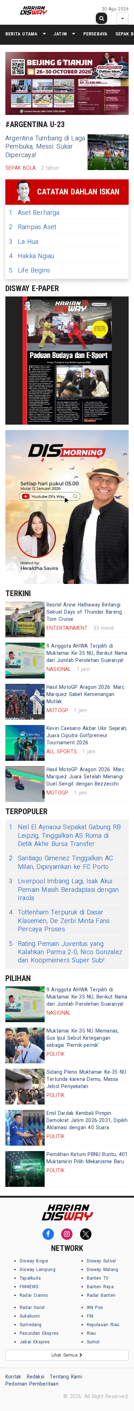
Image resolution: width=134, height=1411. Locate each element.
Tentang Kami (66, 1377)
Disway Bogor (34, 1261)
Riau (91, 1333)
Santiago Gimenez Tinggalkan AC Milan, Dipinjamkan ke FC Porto (61, 862)
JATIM (60, 34)
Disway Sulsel (101, 1261)
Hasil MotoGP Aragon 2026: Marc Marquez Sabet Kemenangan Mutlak (85, 694)
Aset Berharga (34, 213)
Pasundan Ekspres (39, 1333)
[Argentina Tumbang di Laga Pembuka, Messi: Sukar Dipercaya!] (108, 152)
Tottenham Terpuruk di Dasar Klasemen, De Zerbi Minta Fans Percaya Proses (59, 920)
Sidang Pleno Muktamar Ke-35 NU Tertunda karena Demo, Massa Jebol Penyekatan (86, 1079)
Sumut (93, 1342)
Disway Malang (103, 1269)
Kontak (13, 1377)
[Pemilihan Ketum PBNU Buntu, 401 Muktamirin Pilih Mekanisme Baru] (25, 1169)
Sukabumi (30, 1316)
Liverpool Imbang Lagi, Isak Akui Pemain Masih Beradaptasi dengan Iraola (64, 889)
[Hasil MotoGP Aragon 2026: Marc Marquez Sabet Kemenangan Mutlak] (25, 702)
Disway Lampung (37, 1269)
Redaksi (35, 1377)
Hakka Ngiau (31, 256)
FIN (90, 1316)
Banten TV (98, 1278)
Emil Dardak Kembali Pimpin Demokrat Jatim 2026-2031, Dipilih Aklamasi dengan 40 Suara (87, 1120)
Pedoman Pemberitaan (32, 1384)
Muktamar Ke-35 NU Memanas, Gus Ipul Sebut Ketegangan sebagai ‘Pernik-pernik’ (82, 1038)
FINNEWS (29, 1287)
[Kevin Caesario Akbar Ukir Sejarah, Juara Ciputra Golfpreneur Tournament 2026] (25, 743)
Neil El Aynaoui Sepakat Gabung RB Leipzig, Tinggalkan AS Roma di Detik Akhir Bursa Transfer (65, 835)
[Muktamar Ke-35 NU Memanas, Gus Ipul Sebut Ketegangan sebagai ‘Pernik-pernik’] (25, 1045)
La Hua (23, 242)
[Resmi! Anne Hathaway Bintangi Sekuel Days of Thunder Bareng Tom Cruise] (25, 619)
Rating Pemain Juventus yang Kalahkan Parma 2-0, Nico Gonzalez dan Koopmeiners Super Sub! (65, 952)
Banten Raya (100, 1287)
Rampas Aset (32, 227)
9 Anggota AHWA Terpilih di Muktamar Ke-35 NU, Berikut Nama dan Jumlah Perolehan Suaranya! (87, 653)
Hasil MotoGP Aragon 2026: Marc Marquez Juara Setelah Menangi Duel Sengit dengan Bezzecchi (85, 777)
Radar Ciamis (34, 1295)
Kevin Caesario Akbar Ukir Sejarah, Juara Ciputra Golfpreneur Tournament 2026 (86, 735)
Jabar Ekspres (35, 1342)
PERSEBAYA (95, 34)
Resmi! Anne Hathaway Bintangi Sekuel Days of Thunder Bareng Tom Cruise (84, 612)
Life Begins (29, 270)
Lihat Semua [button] (65, 1355)
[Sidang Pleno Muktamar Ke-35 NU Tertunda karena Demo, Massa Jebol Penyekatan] (25, 1087)
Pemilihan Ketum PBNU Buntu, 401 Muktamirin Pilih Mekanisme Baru (87, 1158)
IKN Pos (95, 1307)
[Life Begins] (67, 360)
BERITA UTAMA (21, 34)
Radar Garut (32, 1307)
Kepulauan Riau (103, 1324)
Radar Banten (101, 1295)
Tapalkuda (30, 1278)
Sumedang (31, 1324)
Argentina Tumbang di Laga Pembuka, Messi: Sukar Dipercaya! (45, 147)
